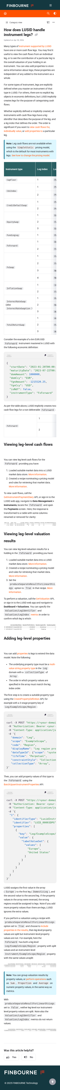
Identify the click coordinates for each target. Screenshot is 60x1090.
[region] (30, 376)
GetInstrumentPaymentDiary (19, 497)
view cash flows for (40, 127)
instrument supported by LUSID (35, 46)
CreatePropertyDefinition (27, 699)
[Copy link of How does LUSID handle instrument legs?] (36, 35)
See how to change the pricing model (30, 155)
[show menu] (50, 5)
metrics (34, 614)
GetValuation (43, 598)
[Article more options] (53, 22)
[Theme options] (55, 13)
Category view (15, 22)
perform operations (36, 979)
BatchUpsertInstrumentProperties (21, 784)
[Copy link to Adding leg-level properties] (9, 645)
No (31, 1057)
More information (37, 474)
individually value (12, 131)
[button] (52, 1081)
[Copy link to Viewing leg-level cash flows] (9, 451)
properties (22, 653)
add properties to (34, 131)
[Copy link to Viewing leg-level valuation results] (21, 541)
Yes (14, 1057)
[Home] (20, 5)
